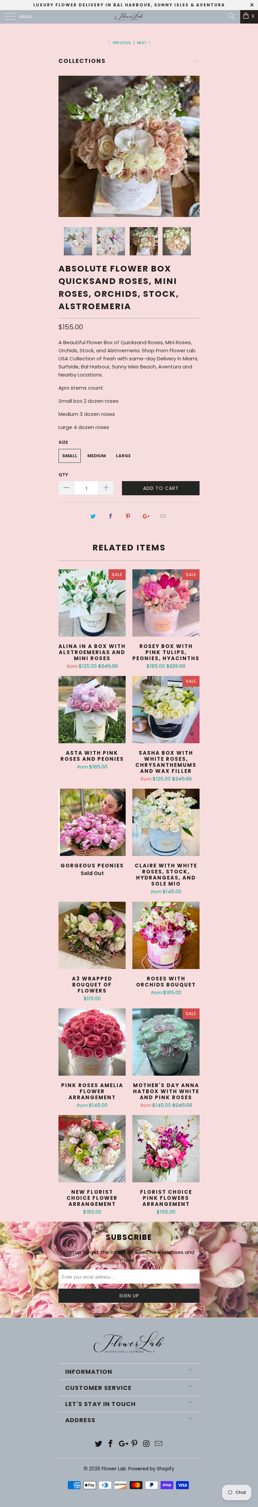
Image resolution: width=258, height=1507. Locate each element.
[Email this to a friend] (163, 516)
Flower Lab (114, 1468)
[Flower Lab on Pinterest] (135, 1444)
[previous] (66, 146)
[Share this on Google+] (145, 516)
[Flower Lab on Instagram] (147, 1444)
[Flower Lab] (129, 17)
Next (142, 42)
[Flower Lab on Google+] (123, 1444)
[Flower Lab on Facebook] (111, 1444)
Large (123, 456)
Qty (63, 474)
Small (69, 456)
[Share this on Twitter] (93, 516)
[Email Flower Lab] (159, 1444)
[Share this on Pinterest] (128, 516)
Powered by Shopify (151, 1468)
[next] (192, 146)
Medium (96, 456)
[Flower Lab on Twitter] (99, 1444)
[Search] (230, 16)
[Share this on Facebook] (110, 516)
